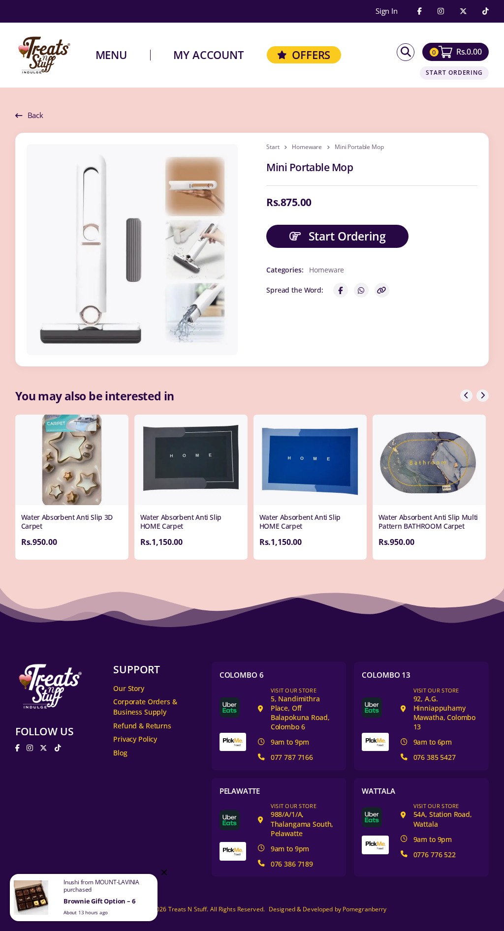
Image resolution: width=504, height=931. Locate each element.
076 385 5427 (434, 757)
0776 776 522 (434, 854)
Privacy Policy (135, 739)
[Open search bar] (405, 52)
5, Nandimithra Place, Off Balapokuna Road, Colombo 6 (300, 709)
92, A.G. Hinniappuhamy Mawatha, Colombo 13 (444, 709)
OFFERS (311, 55)
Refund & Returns (142, 725)
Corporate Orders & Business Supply (145, 706)
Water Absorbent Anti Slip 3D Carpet (67, 521)
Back (35, 115)
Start (272, 147)
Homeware (307, 147)
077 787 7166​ (292, 757)
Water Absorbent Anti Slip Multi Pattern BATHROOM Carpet (428, 521)
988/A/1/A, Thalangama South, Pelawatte (302, 820)
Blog (120, 752)
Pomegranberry (365, 909)
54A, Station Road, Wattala (442, 815)
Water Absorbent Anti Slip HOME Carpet (180, 521)
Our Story (128, 688)
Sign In (387, 11)
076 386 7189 (292, 864)
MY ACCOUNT (208, 55)
